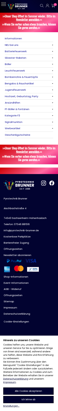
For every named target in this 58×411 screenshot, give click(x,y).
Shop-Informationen (16, 276)
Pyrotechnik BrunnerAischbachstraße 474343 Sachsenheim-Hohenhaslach (25, 208)
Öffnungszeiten (13, 249)
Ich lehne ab (28, 399)
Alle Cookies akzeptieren (28, 391)
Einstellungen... (11, 406)
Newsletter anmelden (27, 19)
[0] (53, 5)
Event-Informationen (16, 283)
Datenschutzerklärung (15, 378)
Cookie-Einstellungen (16, 321)
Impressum (9, 382)
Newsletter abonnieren (17, 255)
